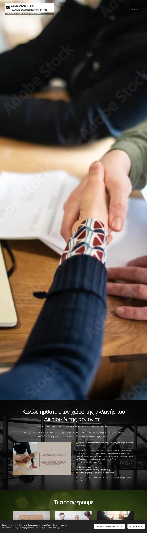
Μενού (136, 9)
